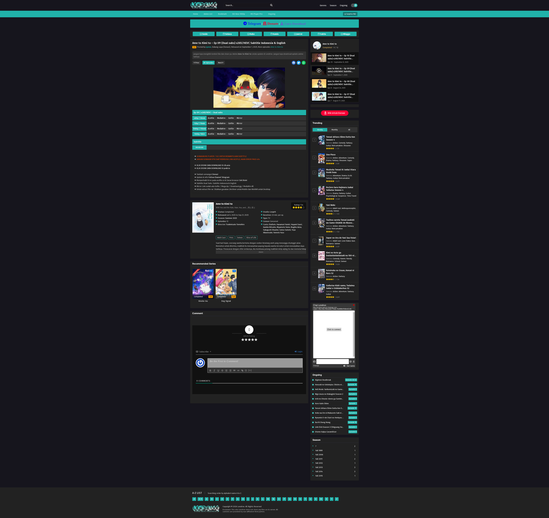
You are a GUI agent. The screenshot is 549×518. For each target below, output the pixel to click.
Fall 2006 (319, 455)
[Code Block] (238, 370)
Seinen (240, 237)
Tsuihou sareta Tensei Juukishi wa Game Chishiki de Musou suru (340, 221)
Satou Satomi (285, 230)
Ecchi (350, 175)
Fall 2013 (319, 467)
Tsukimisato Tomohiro (235, 224)
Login (299, 351)
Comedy (342, 143)
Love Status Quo (348, 241)
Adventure (343, 158)
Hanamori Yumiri (283, 224)
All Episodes (208, 63)
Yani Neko (330, 205)
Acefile (211, 118)
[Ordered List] (226, 370)
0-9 (200, 499)
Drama (328, 160)
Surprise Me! (351, 14)
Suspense (342, 196)
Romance (330, 243)
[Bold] (210, 370)
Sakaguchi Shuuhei (271, 230)
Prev (197, 63)
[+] (250, 370)
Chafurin (272, 224)
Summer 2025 (231, 218)
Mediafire (221, 118)
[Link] (242, 370)
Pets (231, 237)
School (337, 261)
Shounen (347, 145)
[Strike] (222, 370)
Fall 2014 (319, 471)
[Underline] (218, 370)
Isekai (328, 145)
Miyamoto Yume (283, 227)
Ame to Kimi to (277, 47)
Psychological (331, 196)
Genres (323, 5)
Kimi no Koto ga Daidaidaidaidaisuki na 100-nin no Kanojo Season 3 (340, 254)
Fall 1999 (319, 450)
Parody (349, 258)
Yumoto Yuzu (278, 232)
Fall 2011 (318, 459)
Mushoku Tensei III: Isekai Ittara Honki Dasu (341, 171)
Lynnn (208, 47)
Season (333, 5)
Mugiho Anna (296, 227)
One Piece (330, 154)
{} (246, 370)
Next (220, 63)
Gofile (231, 118)
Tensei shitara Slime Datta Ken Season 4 (340, 138)
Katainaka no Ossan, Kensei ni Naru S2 (340, 272)
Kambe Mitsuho (269, 227)
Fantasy (349, 143)
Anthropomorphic (349, 208)
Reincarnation (337, 145)
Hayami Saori (296, 224)
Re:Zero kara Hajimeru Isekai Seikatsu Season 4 (339, 188)
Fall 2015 (319, 476)
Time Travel (351, 196)
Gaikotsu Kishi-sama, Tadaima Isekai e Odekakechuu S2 (340, 287)
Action (335, 143)
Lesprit (273, 212)
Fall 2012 (319, 463)
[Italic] (214, 370)
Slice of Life (251, 237)
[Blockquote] (234, 370)
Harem (343, 258)
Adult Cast (221, 237)
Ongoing (343, 5)
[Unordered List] (230, 370)
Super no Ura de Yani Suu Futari (341, 238)
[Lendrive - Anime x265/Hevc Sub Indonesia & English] (204, 8)
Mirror (239, 118)
